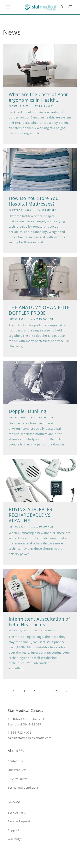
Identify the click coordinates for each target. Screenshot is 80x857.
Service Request (19, 821)
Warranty (14, 839)
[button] (8, 7)
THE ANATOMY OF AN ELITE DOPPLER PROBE (39, 310)
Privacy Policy (17, 779)
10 (55, 691)
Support (13, 830)
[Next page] (66, 691)
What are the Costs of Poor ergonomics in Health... (38, 97)
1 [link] (14, 691)
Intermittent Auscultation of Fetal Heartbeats (39, 621)
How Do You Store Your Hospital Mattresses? (35, 201)
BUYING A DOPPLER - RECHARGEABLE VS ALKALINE (32, 515)
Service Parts (17, 812)
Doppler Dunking (27, 411)
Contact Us (15, 761)
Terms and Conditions (23, 787)
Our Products (17, 770)
